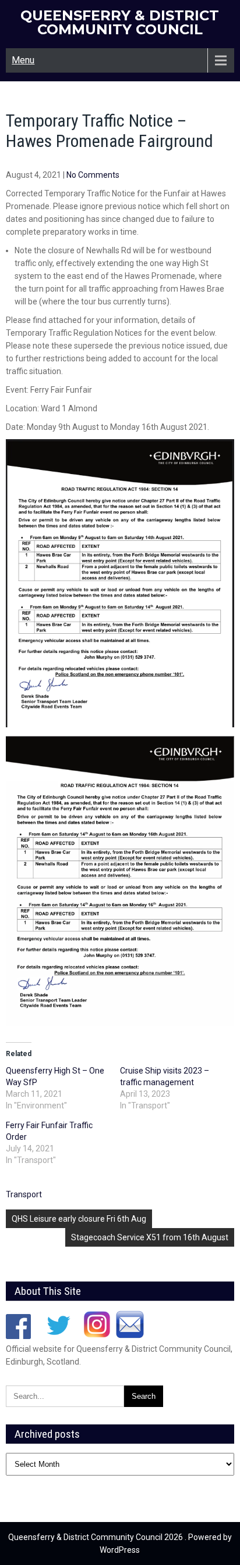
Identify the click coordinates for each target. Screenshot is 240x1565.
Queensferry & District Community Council (119, 22)
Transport (24, 1194)
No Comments (92, 175)
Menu (23, 60)
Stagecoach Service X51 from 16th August (149, 1237)
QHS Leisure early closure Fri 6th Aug (79, 1218)
